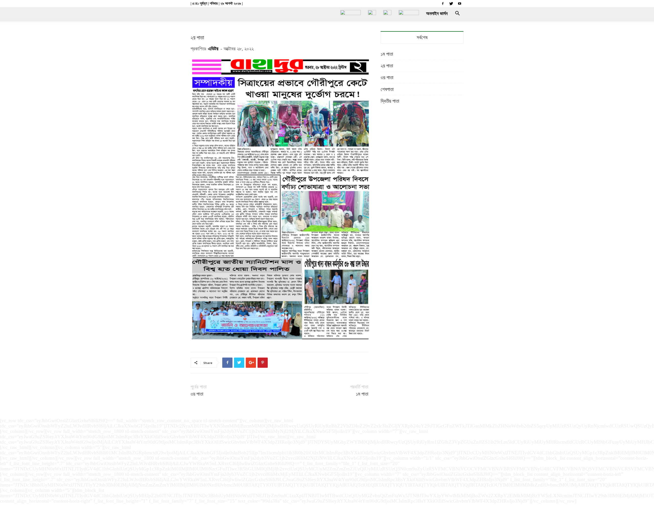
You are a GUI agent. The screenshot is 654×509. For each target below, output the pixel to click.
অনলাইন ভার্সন (437, 13)
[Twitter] (451, 3)
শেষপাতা (387, 89)
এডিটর (213, 48)
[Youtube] (459, 3)
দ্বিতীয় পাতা (390, 101)
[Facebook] (443, 3)
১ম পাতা (362, 394)
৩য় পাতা (197, 394)
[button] (457, 13)
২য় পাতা (387, 65)
